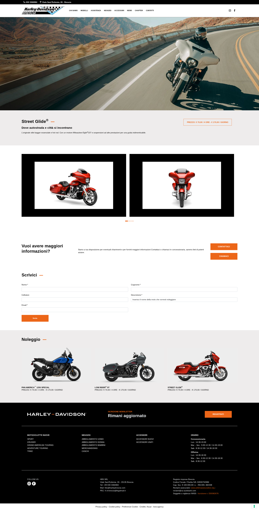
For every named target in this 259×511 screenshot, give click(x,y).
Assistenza (96, 10)
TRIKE (30, 451)
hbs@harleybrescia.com (115, 488)
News (129, 10)
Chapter (139, 10)
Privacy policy (101, 507)
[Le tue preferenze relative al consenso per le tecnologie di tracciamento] (254, 506)
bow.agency (158, 507)
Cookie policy (114, 507)
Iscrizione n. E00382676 (208, 493)
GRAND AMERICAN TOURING (40, 445)
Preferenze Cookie (130, 507)
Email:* (25, 305)
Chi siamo (73, 10)
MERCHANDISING (90, 448)
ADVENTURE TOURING (37, 448)
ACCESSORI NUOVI (145, 439)
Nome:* (25, 285)
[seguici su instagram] (29, 483)
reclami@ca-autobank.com (184, 491)
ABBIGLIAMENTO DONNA (93, 442)
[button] (126, 221)
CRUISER (31, 442)
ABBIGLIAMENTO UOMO (93, 439)
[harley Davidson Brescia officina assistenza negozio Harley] (43, 10)
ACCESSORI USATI (144, 442)
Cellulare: (26, 295)
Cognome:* (136, 285)
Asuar (149, 507)
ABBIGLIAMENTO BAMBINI (93, 445)
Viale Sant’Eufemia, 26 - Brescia (56, 2)
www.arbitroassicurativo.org (202, 488)
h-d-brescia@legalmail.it (115, 491)
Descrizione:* (136, 295)
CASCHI (85, 451)
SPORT (30, 439)
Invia (35, 318)
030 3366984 (31, 2)
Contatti (150, 10)
